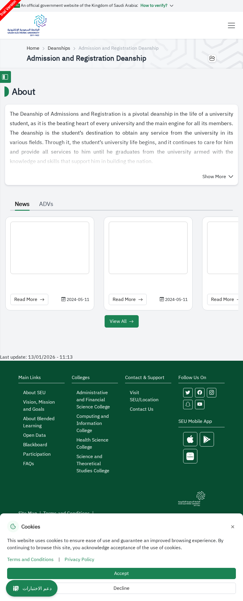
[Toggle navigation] (231, 25)
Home (33, 48)
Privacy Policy (79, 559)
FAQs (28, 463)
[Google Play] (207, 439)
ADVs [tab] (46, 203)
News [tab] (22, 203)
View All (118, 321)
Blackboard (35, 444)
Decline (121, 588)
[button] (217, 176)
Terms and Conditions (30, 559)
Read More (25, 299)
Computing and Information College (92, 423)
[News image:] (49, 248)
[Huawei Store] (190, 456)
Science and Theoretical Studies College (92, 463)
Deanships (59, 48)
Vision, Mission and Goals (39, 406)
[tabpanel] (121, 273)
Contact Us (142, 409)
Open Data (34, 435)
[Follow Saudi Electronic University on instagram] (211, 392)
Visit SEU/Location (144, 396)
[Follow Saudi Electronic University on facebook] (199, 392)
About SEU (34, 392)
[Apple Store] (190, 439)
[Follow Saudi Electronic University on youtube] (199, 404)
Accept (121, 573)
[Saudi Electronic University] (27, 25)
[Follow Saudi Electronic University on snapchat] (188, 404)
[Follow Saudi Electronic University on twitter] (188, 392)
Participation (37, 454)
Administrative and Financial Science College (93, 399)
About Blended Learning (39, 422)
